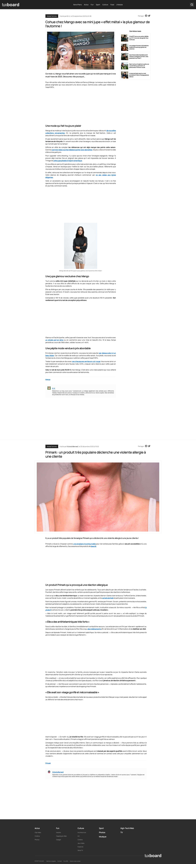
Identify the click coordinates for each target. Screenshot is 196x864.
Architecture (82, 832)
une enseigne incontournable (84, 544)
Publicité (80, 847)
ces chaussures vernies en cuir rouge (86, 361)
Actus (86, 4)
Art (79, 836)
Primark (48, 763)
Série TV (80, 850)
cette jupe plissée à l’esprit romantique (67, 160)
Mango (47, 379)
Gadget (58, 840)
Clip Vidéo (38, 832)
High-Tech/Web (127, 828)
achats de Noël (107, 598)
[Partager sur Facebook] (146, 15)
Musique (102, 836)
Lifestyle (119, 4)
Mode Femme (52, 16)
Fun (92, 4)
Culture (105, 4)
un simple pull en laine (54, 340)
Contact (59, 861)
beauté (93, 546)
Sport (98, 4)
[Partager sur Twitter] (149, 15)
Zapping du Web (61, 836)
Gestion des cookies (75, 861)
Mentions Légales (51, 861)
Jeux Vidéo (81, 843)
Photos (37, 840)
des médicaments (94, 629)
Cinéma (37, 836)
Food (112, 4)
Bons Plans (77, 4)
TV (121, 832)
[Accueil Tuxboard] (10, 4)
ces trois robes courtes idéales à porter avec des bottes (72, 150)
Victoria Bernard (72, 446)
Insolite (58, 832)
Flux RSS (65, 861)
